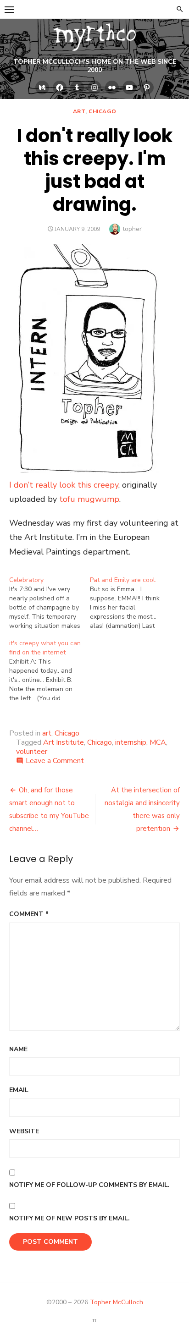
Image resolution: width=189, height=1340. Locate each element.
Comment (29, 914)
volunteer (31, 752)
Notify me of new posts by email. (69, 1218)
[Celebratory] (49, 603)
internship (130, 742)
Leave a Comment (55, 761)
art (79, 111)
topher (132, 229)
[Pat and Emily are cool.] (130, 603)
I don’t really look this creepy (63, 484)
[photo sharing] (84, 470)
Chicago (102, 111)
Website (24, 1131)
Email (18, 1090)
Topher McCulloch (116, 1302)
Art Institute (63, 742)
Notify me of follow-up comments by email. (89, 1185)
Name (18, 1049)
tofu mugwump (89, 499)
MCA (158, 742)
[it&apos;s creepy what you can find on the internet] (49, 671)
